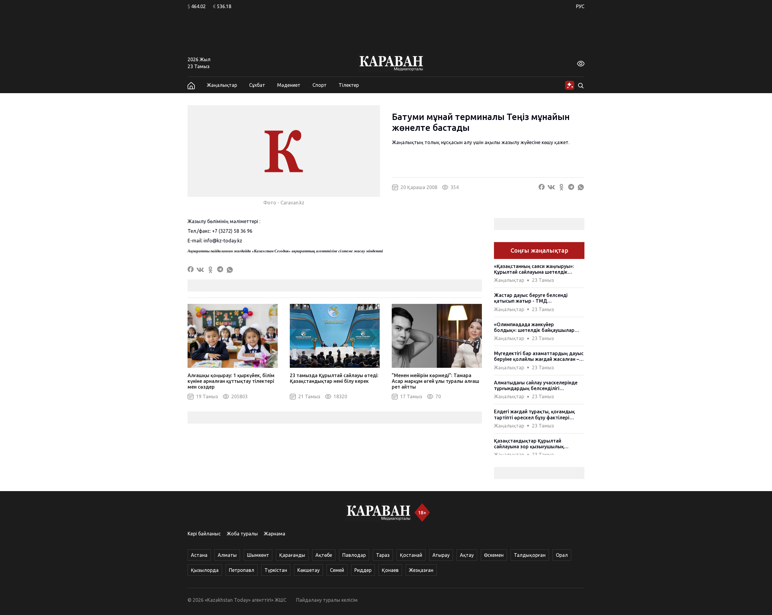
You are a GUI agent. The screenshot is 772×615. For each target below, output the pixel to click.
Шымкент (258, 555)
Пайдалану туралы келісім (327, 600)
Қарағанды (292, 555)
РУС (580, 6)
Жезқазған (421, 570)
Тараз (383, 555)
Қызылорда (205, 570)
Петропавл (241, 570)
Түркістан (275, 570)
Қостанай (411, 555)
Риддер (363, 570)
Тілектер (349, 85)
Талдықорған (530, 555)
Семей (337, 570)
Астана (199, 555)
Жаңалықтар (222, 85)
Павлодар (354, 555)
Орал (562, 555)
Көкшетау (308, 570)
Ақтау (467, 555)
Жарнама (274, 533)
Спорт (319, 85)
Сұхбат (257, 85)
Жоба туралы (242, 533)
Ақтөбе (323, 555)
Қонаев (390, 570)
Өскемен (494, 555)
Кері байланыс (204, 533)
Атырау (441, 555)
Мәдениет (288, 85)
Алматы (227, 555)
